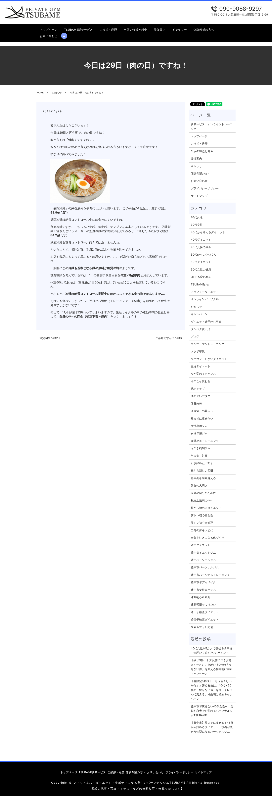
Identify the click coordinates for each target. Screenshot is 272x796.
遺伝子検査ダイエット (205, 612)
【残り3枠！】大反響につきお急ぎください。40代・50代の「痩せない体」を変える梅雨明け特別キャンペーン (212, 666)
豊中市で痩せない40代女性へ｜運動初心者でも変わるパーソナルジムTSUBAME (212, 711)
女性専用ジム (199, 425)
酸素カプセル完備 (202, 627)
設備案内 (160, 29)
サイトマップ (199, 195)
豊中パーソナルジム (203, 560)
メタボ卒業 (198, 351)
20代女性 (197, 217)
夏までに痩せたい (202, 418)
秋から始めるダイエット (206, 507)
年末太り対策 (199, 455)
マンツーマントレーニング (207, 344)
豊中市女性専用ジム (203, 589)
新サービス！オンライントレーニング (212, 126)
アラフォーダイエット (205, 291)
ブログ (195, 336)
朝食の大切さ (199, 485)
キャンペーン (199, 314)
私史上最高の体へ (202, 500)
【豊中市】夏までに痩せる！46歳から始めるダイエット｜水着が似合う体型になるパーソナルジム (212, 727)
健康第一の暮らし (202, 411)
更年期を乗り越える (203, 478)
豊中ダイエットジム (203, 552)
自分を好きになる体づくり (207, 537)
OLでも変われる (201, 276)
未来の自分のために (203, 493)
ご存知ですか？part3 (168, 338)
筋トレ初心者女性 (202, 515)
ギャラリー (179, 29)
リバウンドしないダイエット (209, 359)
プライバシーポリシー (205, 188)
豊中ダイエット (200, 545)
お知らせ (57, 92)
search (66, 36)
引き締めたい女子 (202, 463)
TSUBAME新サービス (78, 29)
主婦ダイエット (200, 366)
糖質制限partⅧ (49, 338)
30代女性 (197, 224)
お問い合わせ (48, 36)
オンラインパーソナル (205, 299)
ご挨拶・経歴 (108, 29)
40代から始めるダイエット (208, 232)
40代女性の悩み (201, 247)
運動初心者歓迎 (200, 597)
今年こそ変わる (200, 381)
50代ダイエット (201, 262)
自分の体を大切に (202, 530)
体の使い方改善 (200, 396)
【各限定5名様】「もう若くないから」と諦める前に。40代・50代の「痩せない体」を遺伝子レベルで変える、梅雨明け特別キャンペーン (212, 690)
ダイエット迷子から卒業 (206, 321)
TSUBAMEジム (200, 284)
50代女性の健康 (201, 269)
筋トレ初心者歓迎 (202, 522)
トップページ (48, 29)
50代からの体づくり (204, 254)
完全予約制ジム (200, 448)
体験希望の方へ (204, 29)
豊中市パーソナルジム (205, 567)
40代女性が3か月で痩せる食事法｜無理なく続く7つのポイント (211, 650)
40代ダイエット (201, 239)
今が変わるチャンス (203, 373)
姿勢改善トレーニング (205, 440)
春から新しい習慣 (202, 470)
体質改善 (196, 403)
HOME (40, 92)
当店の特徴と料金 (135, 29)
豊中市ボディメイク (203, 582)
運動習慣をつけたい (203, 604)
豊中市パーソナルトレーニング (210, 574)
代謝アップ (198, 388)
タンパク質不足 (200, 329)
